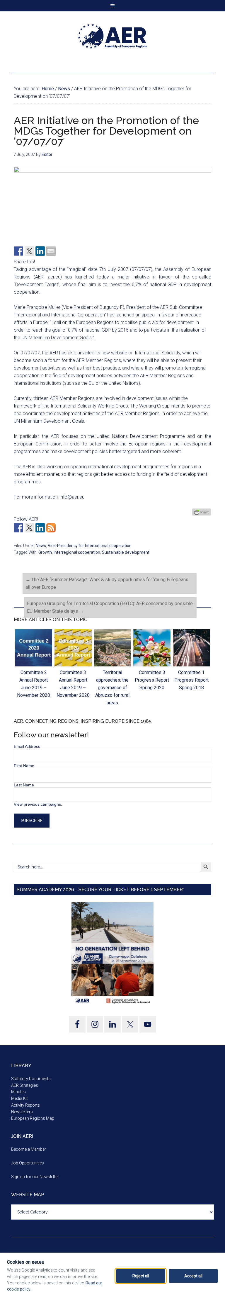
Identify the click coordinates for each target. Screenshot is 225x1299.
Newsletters (22, 1112)
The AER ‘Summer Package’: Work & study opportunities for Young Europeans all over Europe (106, 583)
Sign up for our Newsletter (35, 1176)
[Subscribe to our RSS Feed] (51, 527)
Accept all (193, 1276)
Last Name (24, 785)
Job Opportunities (27, 1163)
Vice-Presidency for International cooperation (90, 545)
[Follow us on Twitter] (29, 527)
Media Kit (19, 1098)
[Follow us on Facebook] (18, 527)
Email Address (27, 746)
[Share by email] (51, 251)
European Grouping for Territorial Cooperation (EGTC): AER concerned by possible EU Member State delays (110, 607)
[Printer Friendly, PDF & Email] (201, 512)
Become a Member (28, 1149)
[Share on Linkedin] (40, 251)
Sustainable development (125, 552)
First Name (24, 765)
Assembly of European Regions (112, 36)
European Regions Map (32, 1118)
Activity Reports (25, 1105)
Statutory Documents (31, 1078)
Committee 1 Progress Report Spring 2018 (191, 680)
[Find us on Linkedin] (40, 527)
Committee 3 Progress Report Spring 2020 (152, 680)
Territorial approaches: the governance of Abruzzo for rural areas (112, 688)
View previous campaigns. (38, 804)
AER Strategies (24, 1085)
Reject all (140, 1276)
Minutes (18, 1091)
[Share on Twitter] (29, 251)
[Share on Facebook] (18, 251)
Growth (45, 552)
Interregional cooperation (77, 552)
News (41, 545)
